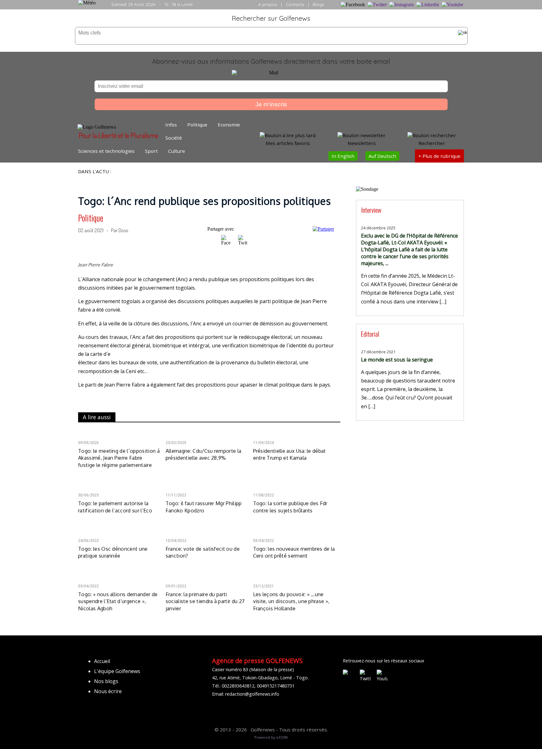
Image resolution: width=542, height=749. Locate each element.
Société (173, 138)
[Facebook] (226, 242)
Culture (176, 151)
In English (343, 156)
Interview (371, 210)
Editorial (370, 334)
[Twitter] (243, 242)
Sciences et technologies (106, 151)
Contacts (295, 4)
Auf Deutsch (382, 156)
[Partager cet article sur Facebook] (226, 240)
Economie (229, 124)
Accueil (102, 661)
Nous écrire (108, 691)
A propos (267, 4)
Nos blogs (106, 681)
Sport (151, 151)
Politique (197, 124)
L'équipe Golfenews (117, 671)
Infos (171, 124)
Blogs (318, 4)
